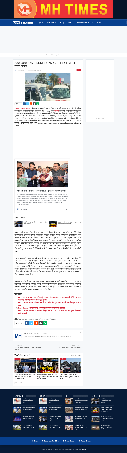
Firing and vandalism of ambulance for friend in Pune (29, 319)
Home (36, 441)
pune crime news (45, 319)
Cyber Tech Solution (80, 449)
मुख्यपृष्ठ (41, 22)
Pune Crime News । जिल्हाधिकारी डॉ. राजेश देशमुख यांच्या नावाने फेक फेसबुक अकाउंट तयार (49, 304)
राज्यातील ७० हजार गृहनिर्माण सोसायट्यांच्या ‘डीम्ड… (28, 400)
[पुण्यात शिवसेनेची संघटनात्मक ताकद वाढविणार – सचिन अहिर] (69, 401)
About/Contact (86, 441)
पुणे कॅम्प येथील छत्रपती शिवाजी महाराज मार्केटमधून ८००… (107, 418)
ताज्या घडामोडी (51, 22)
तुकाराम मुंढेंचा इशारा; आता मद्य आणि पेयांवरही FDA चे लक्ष (28, 418)
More (99, 22)
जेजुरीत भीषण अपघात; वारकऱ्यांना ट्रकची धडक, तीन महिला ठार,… (106, 427)
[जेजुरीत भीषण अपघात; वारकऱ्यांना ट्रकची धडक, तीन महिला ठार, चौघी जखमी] (95, 427)
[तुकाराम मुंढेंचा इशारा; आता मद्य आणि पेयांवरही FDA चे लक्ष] (17, 419)
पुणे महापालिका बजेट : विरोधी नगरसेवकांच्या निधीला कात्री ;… (81, 409)
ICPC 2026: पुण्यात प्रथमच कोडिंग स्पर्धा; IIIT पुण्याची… (28, 427)
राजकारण (70, 22)
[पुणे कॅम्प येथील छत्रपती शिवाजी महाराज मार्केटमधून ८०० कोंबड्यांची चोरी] (70, 365)
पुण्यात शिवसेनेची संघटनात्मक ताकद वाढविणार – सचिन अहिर (81, 400)
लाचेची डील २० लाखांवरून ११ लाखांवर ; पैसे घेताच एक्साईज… (55, 418)
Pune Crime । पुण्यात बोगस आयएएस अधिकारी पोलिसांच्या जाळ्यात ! (42, 308)
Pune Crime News (22, 108)
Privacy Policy (70, 441)
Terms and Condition (51, 441)
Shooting (53, 319)
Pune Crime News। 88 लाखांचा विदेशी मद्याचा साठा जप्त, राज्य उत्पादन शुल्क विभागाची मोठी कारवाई (49, 312)
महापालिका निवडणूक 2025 (85, 22)
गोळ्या (56, 110)
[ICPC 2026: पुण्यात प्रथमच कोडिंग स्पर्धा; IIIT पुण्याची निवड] (17, 427)
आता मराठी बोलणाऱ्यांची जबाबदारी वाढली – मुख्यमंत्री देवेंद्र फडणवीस (28, 348)
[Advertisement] (63, 39)
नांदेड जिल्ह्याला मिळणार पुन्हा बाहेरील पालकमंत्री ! (69, 348)
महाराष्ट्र (62, 22)
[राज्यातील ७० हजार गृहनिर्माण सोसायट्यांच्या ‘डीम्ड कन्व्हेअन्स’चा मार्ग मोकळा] (17, 401)
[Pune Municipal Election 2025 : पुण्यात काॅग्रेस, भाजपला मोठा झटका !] (69, 427)
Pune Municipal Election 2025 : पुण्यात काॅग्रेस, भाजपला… (81, 427)
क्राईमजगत (79, 70)
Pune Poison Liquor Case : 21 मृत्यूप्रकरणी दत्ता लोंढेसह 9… (106, 409)
